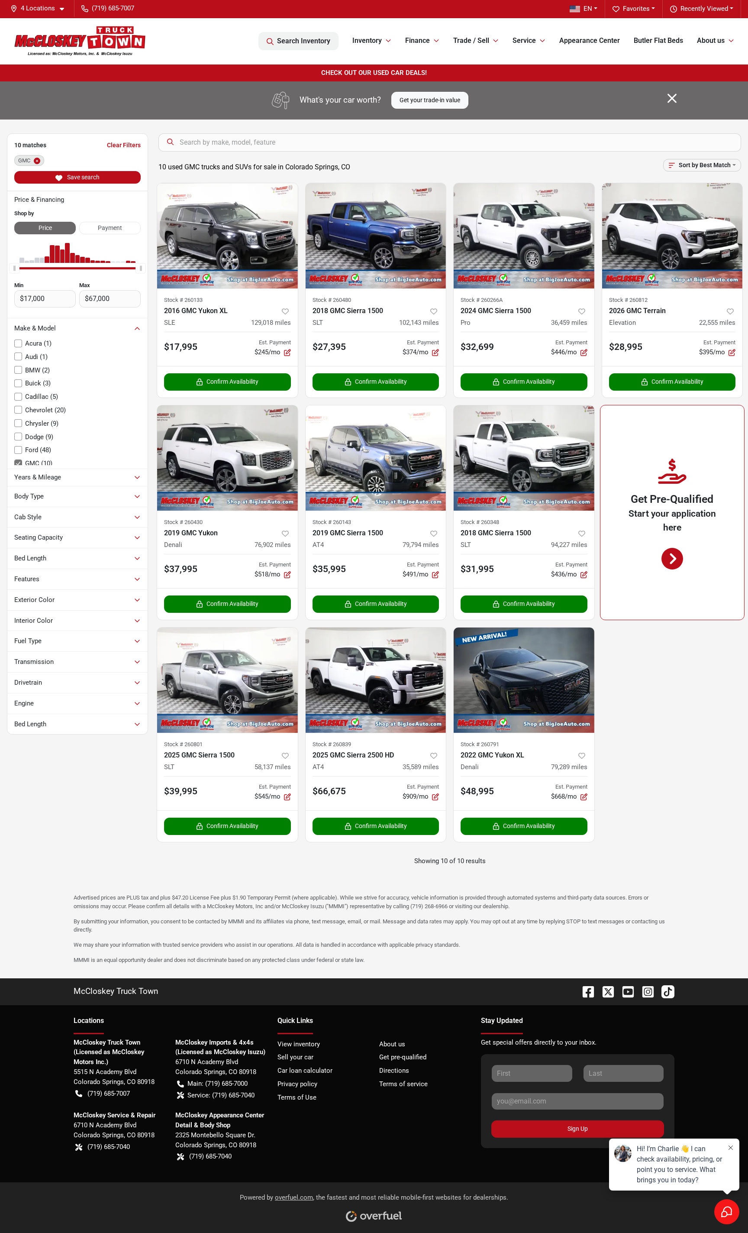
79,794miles (421, 545)
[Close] (672, 98)
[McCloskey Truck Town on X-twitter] (605, 991)
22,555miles (717, 323)
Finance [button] (417, 40)
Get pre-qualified (402, 1057)
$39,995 (180, 791)
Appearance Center (589, 40)
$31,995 (477, 569)
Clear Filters (124, 145)
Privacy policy (297, 1084)
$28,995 (625, 347)
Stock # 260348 (480, 522)
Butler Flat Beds (658, 40)
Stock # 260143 (332, 522)
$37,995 (180, 569)
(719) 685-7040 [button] (108, 1147)
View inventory (298, 1044)
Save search (83, 177)
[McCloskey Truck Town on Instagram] (644, 991)
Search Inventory (303, 41)
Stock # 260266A (482, 300)
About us (392, 1044)
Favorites (636, 9)
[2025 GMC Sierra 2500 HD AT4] (376, 680)
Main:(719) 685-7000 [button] (217, 1083)
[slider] (14, 268)
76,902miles (273, 545)
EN (588, 9)
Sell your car (295, 1057)
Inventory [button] (367, 40)
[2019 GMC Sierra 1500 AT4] (376, 458)
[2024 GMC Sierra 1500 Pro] (524, 235)
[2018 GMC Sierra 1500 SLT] (376, 235)
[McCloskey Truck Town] (80, 41)
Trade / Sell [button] (471, 40)
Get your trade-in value (430, 100)
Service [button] (524, 40)
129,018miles (271, 323)
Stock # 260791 (480, 744)
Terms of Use (296, 1097)
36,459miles (569, 323)
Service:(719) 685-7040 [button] (221, 1095)
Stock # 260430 (183, 522)
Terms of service (403, 1084)
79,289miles (569, 767)
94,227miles (569, 545)
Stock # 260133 (183, 300)
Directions (394, 1070)
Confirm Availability (232, 381)
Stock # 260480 (332, 300)
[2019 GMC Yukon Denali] (227, 458)
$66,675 (329, 791)
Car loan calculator (304, 1070)
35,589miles (421, 767)
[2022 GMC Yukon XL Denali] (524, 680)
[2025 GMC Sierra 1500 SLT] (227, 680)
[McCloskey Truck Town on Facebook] (585, 991)
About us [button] (711, 40)
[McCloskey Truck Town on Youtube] (625, 991)
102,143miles (419, 323)
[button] (40, 8)
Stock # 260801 (183, 744)
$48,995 (477, 791)
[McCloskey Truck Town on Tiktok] (664, 991)
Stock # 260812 (628, 300)
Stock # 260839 (332, 744)
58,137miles (273, 767)
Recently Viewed (704, 9)
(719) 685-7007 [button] (113, 8)
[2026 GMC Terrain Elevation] (672, 235)
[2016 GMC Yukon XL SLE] (227, 235)
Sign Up (577, 1128)
